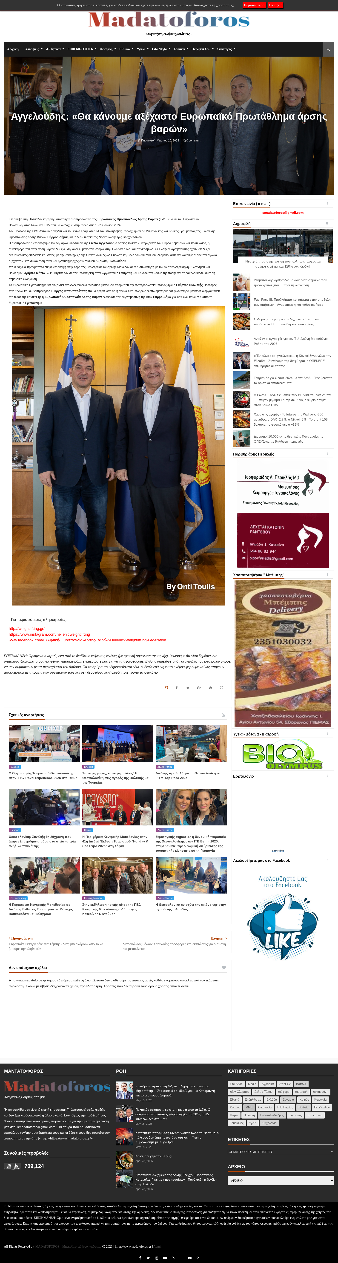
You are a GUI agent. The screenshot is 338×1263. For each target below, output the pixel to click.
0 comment (193, 140)
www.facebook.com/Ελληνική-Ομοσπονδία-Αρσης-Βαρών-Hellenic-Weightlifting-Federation (87, 640)
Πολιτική (249, 1115)
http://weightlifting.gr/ (27, 628)
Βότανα (301, 1084)
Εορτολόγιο (278, 850)
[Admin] (181, 1255)
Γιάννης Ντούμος (93, 898)
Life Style (159, 49)
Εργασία (288, 1099)
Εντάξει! (275, 5)
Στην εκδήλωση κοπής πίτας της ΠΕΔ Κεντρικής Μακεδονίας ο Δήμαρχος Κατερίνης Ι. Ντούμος (111, 909)
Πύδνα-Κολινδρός (272, 1115)
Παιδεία (303, 1107)
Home (87, 830)
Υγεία (141, 49)
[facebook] (140, 1258)
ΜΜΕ (249, 1107)
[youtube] (164, 1258)
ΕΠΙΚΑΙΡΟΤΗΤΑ (80, 49)
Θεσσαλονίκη (18, 898)
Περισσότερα (254, 5)
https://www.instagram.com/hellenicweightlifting (49, 634)
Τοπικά (179, 49)
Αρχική (13, 49)
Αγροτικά (268, 1084)
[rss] (173, 1258)
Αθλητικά (53, 49)
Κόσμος (106, 49)
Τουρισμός (236, 1123)
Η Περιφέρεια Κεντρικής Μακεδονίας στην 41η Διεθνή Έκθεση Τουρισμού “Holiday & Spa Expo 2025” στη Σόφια (115, 841)
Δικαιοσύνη (320, 1091)
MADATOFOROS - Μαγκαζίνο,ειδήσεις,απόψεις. (68, 1246)
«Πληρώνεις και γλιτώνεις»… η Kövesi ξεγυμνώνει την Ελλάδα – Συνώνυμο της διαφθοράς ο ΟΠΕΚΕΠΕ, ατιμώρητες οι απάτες (292, 361)
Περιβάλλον (201, 49)
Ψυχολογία (269, 1123)
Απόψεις (32, 49)
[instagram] (156, 1258)
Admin (157, 1246)
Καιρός (304, 1099)
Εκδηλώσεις (253, 1099)
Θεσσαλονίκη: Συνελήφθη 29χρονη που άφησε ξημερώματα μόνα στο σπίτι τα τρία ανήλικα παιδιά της (42, 841)
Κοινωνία (320, 1099)
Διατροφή (301, 1091)
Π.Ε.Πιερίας (285, 1107)
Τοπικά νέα (314, 1115)
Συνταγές (224, 49)
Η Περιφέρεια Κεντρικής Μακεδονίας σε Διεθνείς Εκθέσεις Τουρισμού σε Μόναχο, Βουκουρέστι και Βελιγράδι (41, 909)
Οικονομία (265, 1107)
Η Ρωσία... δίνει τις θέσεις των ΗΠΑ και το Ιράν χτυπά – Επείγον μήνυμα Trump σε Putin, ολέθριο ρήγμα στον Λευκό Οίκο (292, 400)
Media (252, 1084)
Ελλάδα (15, 766)
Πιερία (234, 1115)
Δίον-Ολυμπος (239, 1091)
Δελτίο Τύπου (165, 766)
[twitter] (148, 1258)
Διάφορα (283, 1091)
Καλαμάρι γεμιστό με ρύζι (153, 1156)
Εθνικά (124, 49)
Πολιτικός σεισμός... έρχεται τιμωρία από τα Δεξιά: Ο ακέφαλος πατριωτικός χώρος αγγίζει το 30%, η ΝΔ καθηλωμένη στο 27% (172, 1114)
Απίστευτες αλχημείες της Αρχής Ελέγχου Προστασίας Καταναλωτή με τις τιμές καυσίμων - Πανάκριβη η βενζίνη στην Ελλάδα (176, 1179)
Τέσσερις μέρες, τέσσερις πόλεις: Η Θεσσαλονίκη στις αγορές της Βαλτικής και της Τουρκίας (115, 777)
